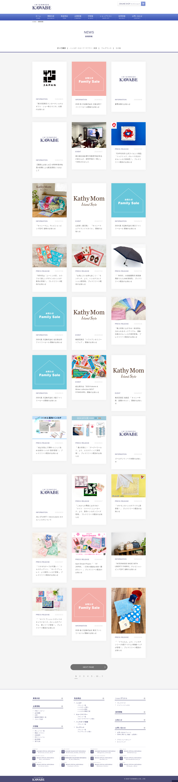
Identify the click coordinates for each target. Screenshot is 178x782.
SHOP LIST (106, 17)
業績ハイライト (40, 733)
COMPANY (77, 17)
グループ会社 (39, 719)
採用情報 (118, 712)
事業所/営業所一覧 (40, 717)
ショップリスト (121, 698)
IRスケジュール (40, 737)
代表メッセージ (40, 711)
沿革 (36, 715)
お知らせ (118, 720)
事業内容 (36, 698)
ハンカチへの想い (83, 707)
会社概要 (37, 713)
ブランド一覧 (82, 705)
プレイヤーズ (121, 703)
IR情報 (35, 726)
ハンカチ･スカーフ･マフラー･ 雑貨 (83, 48)
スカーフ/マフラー (82, 714)
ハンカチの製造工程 (84, 711)
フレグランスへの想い (85, 731)
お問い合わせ (120, 728)
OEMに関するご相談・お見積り (127, 734)
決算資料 (37, 735)
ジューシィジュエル (123, 705)
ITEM (64, 17)
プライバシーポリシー (124, 739)
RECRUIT (121, 17)
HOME (38, 17)
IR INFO (90, 17)
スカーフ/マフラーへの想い (86, 719)
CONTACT (137, 17)
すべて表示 (61, 48)
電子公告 (37, 741)
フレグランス (106, 48)
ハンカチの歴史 (82, 709)
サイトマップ (121, 742)
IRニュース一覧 (40, 731)
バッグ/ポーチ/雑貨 (82, 722)
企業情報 (36, 706)
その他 (118, 48)
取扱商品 (77, 698)
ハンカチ (79, 703)
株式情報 (37, 739)
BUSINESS (50, 17)
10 (97, 676)
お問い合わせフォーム (124, 732)
